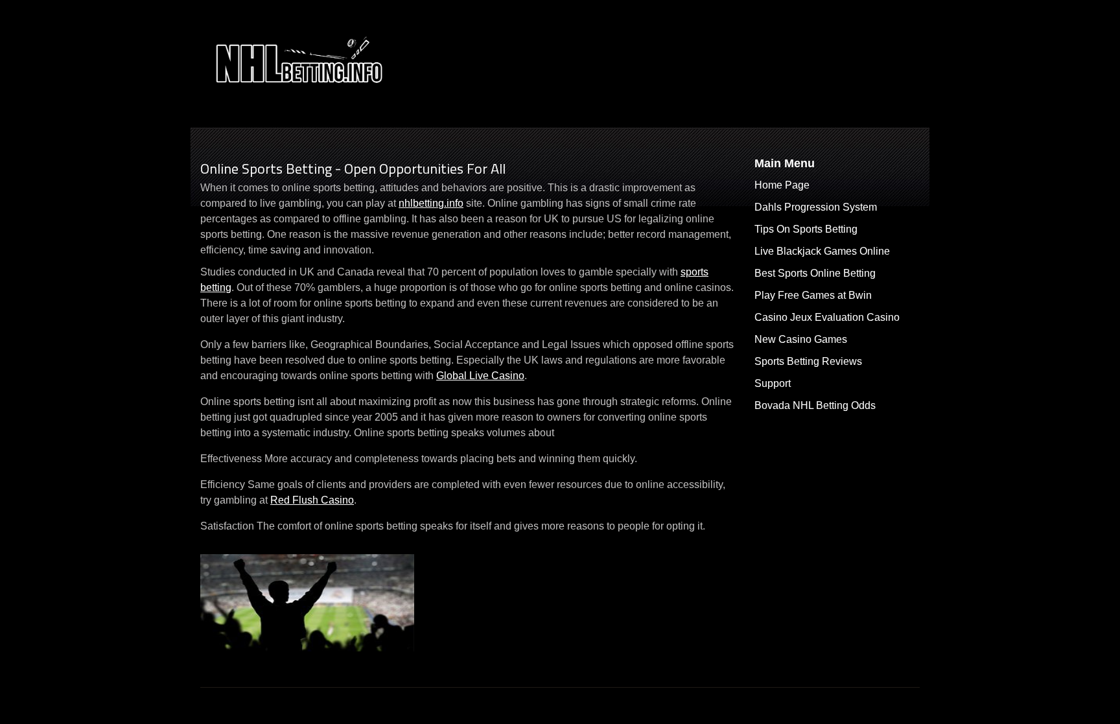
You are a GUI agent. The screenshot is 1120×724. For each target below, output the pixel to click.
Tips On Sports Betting (806, 229)
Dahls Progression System (815, 207)
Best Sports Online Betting (815, 273)
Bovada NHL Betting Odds (815, 405)
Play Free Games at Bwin (813, 295)
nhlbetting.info (431, 203)
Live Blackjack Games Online (822, 251)
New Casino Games (800, 339)
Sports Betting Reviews (808, 361)
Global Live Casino (480, 375)
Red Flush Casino (312, 500)
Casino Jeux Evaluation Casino (827, 317)
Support (772, 383)
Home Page (782, 185)
